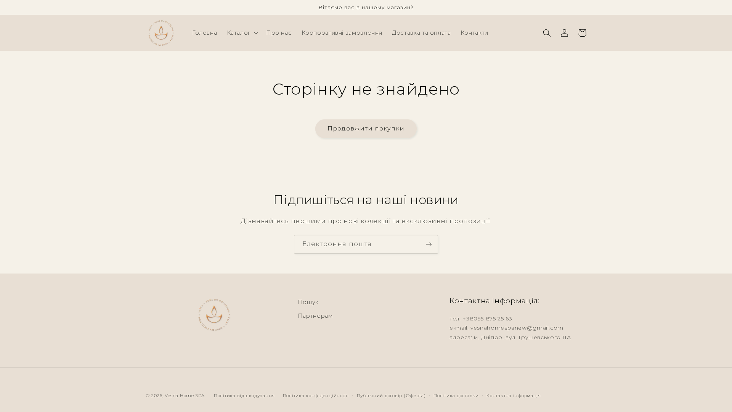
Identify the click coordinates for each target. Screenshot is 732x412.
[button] (241, 32)
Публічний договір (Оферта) (391, 395)
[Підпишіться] (429, 244)
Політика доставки (456, 395)
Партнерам (315, 315)
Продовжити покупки (366, 128)
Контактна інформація (513, 395)
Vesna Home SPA (184, 395)
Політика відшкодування (244, 395)
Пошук (308, 302)
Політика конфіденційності (316, 395)
